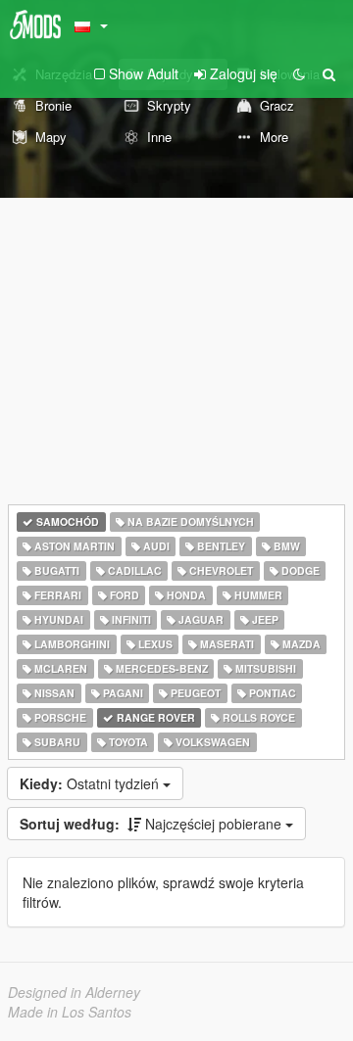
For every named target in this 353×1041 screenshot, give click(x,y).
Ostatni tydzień (91, 783)
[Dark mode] (299, 73)
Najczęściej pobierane (152, 823)
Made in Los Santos (69, 1011)
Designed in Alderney (74, 992)
